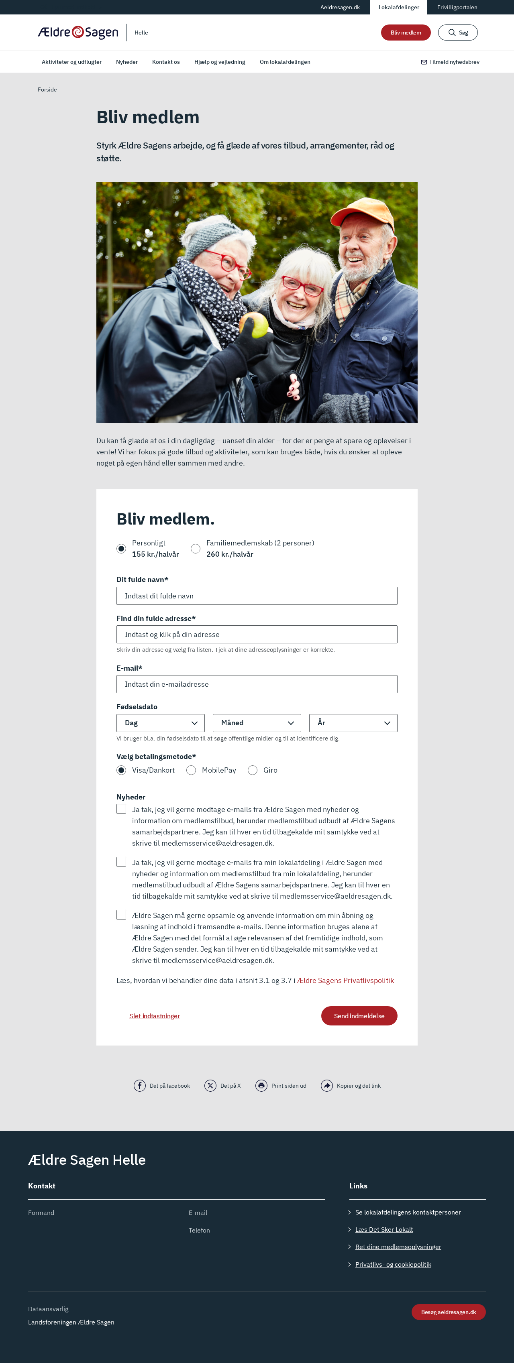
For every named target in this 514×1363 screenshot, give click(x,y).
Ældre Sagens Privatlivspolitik (345, 980)
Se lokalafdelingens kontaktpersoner (408, 1212)
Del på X (230, 1085)
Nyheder (127, 61)
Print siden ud (288, 1085)
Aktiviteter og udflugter (72, 61)
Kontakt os (166, 61)
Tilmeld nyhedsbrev (454, 61)
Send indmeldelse (359, 1016)
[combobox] (257, 634)
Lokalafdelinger (399, 7)
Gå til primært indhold (68, 6)
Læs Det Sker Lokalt (384, 1229)
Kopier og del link (359, 1085)
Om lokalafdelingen (285, 61)
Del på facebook (170, 1085)
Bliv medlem (406, 32)
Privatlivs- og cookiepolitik (393, 1264)
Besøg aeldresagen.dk (448, 1312)
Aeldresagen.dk (340, 7)
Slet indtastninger (154, 1016)
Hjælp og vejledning (219, 61)
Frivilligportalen (457, 7)
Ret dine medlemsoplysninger (398, 1247)
